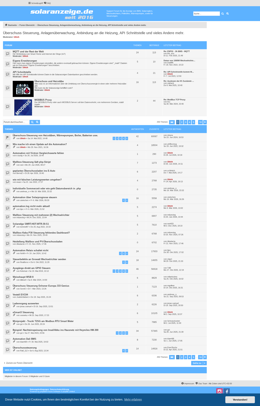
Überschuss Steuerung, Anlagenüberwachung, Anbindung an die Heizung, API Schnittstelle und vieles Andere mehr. (93, 33)
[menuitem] (47, 3)
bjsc (22, 209)
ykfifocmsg (172, 144)
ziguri (169, 259)
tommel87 (24, 227)
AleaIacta (20, 244)
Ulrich (16, 37)
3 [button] (185, 122)
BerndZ (19, 173)
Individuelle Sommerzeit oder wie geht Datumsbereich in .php (47, 188)
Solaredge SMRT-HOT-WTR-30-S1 (31, 224)
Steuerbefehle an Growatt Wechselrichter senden (39, 259)
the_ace (170, 53)
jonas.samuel (25, 306)
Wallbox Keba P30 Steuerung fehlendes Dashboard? (41, 232)
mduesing (20, 217)
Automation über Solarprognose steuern (35, 197)
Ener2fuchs (172, 347)
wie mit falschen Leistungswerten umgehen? (37, 179)
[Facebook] (226, 391)
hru (168, 102)
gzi (21, 324)
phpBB (43, 391)
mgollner (171, 285)
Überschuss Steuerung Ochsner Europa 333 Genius (41, 285)
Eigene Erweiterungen (25, 60)
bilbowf (23, 280)
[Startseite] (67, 13)
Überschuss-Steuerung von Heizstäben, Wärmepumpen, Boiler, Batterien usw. (55, 135)
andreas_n (24, 191)
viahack (170, 83)
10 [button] (200, 122)
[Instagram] (219, 391)
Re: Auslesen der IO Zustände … (179, 81)
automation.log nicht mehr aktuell (31, 206)
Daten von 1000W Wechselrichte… (179, 60)
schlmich (171, 170)
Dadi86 (170, 63)
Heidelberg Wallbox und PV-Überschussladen (37, 241)
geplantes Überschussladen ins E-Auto (34, 170)
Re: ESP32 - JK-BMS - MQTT (177, 51)
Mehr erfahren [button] (133, 399)
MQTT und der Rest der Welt (28, 51)
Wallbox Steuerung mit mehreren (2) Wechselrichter (41, 215)
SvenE (23, 289)
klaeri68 (23, 342)
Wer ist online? (13, 370)
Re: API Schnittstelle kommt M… (179, 72)
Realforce (24, 262)
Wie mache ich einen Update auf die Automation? (40, 144)
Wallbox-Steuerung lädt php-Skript (32, 162)
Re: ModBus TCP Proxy (174, 100)
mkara (170, 135)
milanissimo (172, 277)
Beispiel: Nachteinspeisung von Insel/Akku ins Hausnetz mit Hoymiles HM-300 (55, 330)
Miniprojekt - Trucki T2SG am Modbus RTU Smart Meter (43, 321)
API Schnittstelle (22, 72)
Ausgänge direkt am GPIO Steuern (31, 268)
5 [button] (193, 122)
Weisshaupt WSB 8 (23, 277)
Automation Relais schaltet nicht (30, 250)
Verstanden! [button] (240, 399)
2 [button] (181, 122)
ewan (18, 182)
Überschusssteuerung (25, 347)
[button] (172, 122)
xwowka (23, 315)
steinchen (24, 200)
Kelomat (23, 271)
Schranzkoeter (173, 321)
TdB (169, 268)
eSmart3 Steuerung (23, 312)
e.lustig (19, 155)
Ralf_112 (24, 351)
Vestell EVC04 (20, 294)
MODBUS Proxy (43, 100)
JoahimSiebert (22, 297)
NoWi (22, 253)
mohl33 (170, 224)
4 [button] (189, 122)
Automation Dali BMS (24, 339)
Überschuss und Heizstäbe (49, 81)
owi (21, 165)
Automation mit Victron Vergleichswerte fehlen (38, 153)
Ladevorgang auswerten (26, 303)
